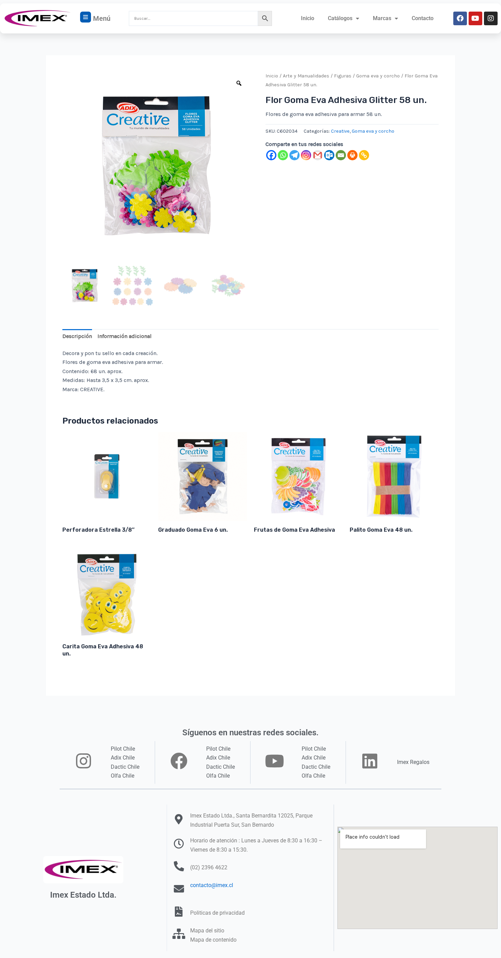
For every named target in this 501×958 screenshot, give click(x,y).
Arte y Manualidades (306, 76)
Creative (340, 131)
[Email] (341, 155)
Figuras (342, 76)
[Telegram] (294, 155)
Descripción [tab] (77, 336)
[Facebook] (271, 155)
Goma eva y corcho (378, 76)
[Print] (352, 155)
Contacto (423, 18)
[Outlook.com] (329, 155)
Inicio (307, 18)
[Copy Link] (364, 155)
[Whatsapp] (283, 155)
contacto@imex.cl (211, 885)
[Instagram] (306, 155)
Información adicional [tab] (124, 336)
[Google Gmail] (318, 155)
